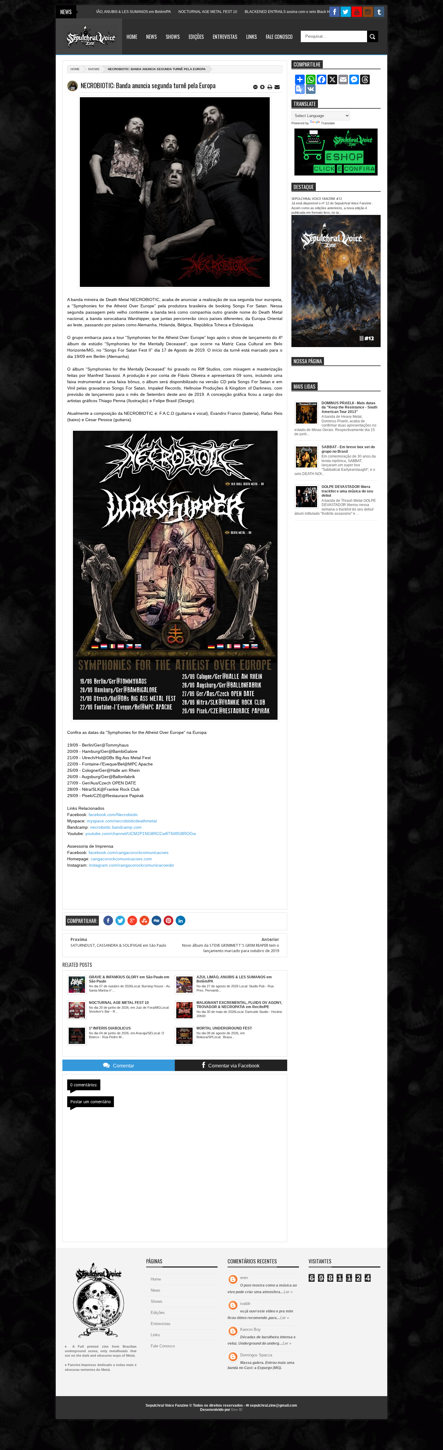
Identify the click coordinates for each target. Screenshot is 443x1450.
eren (244, 1277)
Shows (173, 36)
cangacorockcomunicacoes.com (121, 858)
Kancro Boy (250, 1329)
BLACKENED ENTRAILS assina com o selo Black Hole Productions (258, 12)
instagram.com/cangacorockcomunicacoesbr (131, 865)
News (151, 36)
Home (132, 36)
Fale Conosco (279, 36)
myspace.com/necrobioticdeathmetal (122, 820)
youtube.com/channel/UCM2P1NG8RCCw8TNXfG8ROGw (140, 833)
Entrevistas (225, 36)
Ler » (288, 1292)
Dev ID (237, 1410)
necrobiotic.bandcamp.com (116, 827)
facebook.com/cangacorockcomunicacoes (128, 852)
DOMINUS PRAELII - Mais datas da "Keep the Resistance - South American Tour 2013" (349, 407)
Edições (196, 36)
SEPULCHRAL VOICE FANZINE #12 (316, 199)
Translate (328, 123)
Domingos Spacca (256, 1355)
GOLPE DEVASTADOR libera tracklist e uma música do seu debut (347, 491)
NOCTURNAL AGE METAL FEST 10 (166, 12)
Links (251, 36)
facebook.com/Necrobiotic (113, 814)
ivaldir (245, 1303)
